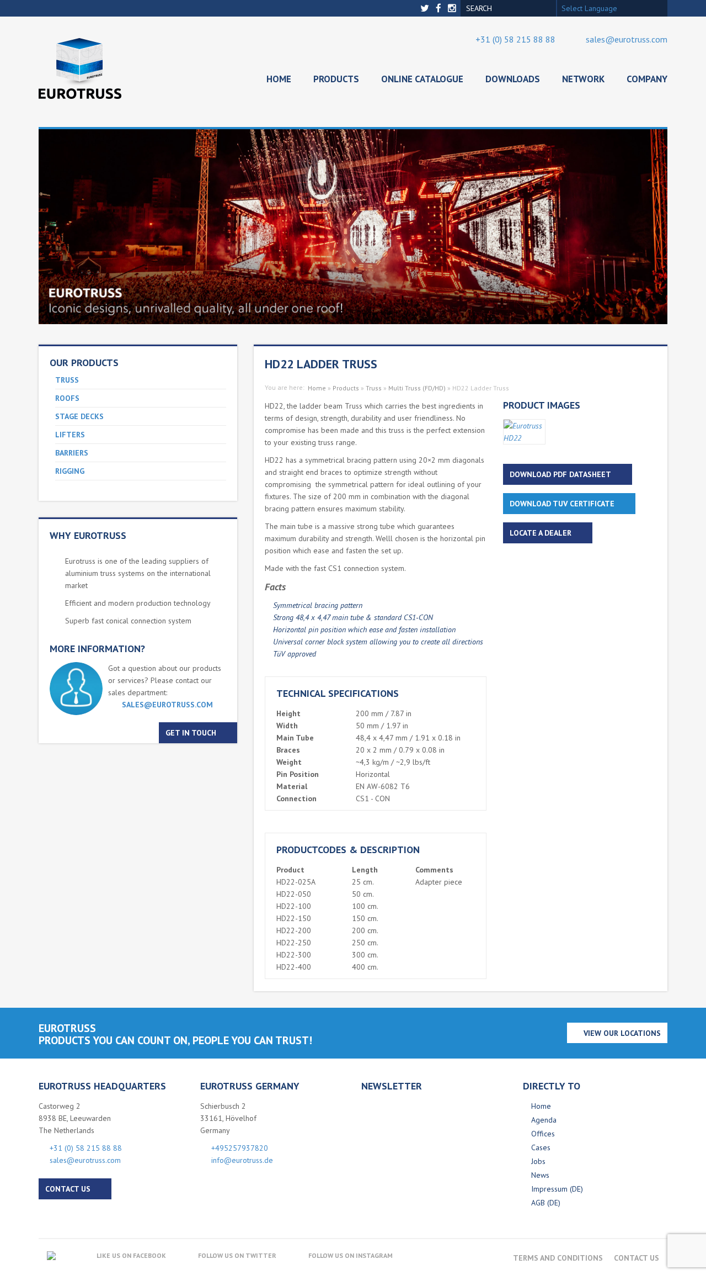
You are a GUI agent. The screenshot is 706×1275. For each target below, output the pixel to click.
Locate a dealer (540, 533)
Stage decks (79, 416)
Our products (84, 362)
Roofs (67, 398)
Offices (543, 1134)
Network (583, 79)
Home (278, 79)
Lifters (70, 435)
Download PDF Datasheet (560, 474)
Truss (67, 380)
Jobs (538, 1161)
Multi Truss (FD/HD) (417, 388)
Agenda (544, 1120)
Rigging (69, 471)
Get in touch (190, 733)
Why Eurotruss (88, 535)
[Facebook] (439, 8)
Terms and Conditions (558, 1258)
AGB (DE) (545, 1203)
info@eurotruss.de (242, 1160)
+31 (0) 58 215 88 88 (515, 39)
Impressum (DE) (557, 1189)
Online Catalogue (422, 79)
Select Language (589, 8)
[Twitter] (425, 8)
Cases (540, 1147)
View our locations (622, 1033)
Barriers (71, 453)
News (540, 1175)
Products (336, 79)
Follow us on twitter (237, 1255)
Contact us (67, 1189)
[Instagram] (453, 8)
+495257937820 (239, 1148)
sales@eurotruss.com (626, 39)
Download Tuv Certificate (562, 504)
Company (647, 79)
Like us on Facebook (131, 1255)
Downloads (512, 79)
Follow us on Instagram (350, 1255)
